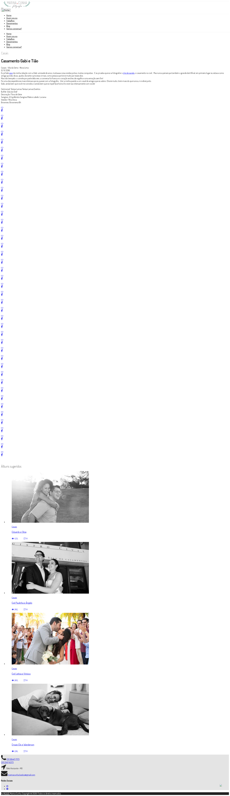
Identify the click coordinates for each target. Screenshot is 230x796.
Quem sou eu (11, 18)
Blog (8, 26)
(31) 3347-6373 (7, 762)
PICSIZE (6, 793)
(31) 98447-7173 (13, 759)
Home (8, 15)
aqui (11, 73)
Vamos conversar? (14, 28)
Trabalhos (10, 20)
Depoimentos (12, 23)
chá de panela (128, 73)
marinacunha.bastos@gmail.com (21, 774)
